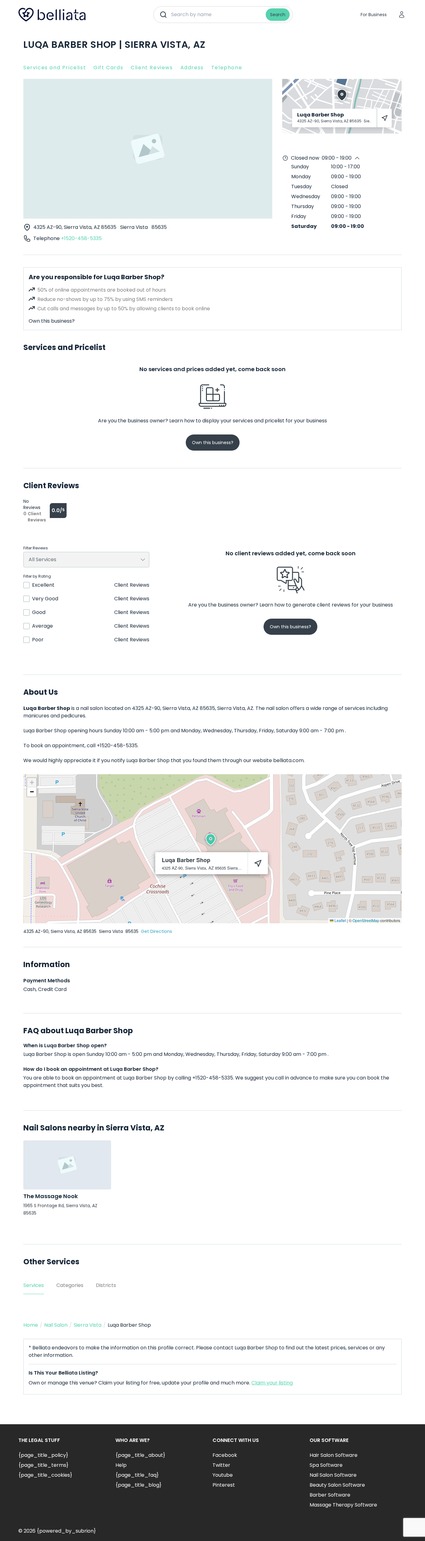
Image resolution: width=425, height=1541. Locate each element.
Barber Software (330, 1494)
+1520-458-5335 (81, 238)
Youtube (223, 1475)
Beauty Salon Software (337, 1485)
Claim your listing (272, 1382)
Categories (69, 1285)
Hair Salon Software (333, 1455)
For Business (374, 14)
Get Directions (156, 931)
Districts (106, 1285)
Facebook (225, 1455)
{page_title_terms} (43, 1465)
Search (277, 14)
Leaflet (340, 920)
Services (33, 1285)
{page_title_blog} (138, 1485)
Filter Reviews (35, 548)
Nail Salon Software (333, 1475)
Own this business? (52, 321)
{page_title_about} (140, 1455)
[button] (210, 839)
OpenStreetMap (366, 920)
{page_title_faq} (137, 1475)
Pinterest (224, 1485)
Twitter (221, 1465)
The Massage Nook (50, 1196)
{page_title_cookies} (45, 1475)
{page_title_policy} (43, 1455)
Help (121, 1465)
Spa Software (326, 1465)
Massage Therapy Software (343, 1504)
